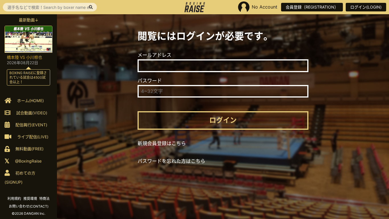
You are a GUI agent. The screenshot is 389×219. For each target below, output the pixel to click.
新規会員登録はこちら (162, 143)
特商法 (44, 198)
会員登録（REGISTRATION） (312, 7)
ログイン (223, 120)
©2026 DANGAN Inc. (28, 213)
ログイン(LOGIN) (366, 7)
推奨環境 (30, 198)
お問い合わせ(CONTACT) (28, 206)
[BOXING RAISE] (194, 7)
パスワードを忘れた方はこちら (171, 161)
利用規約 (14, 198)
